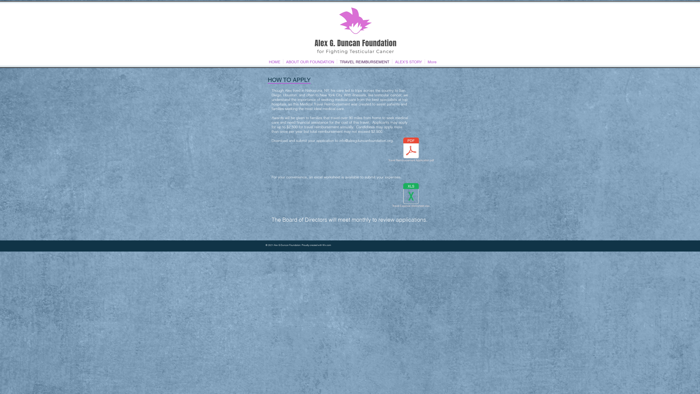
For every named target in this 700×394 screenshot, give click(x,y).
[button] (310, 61)
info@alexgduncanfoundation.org (366, 140)
